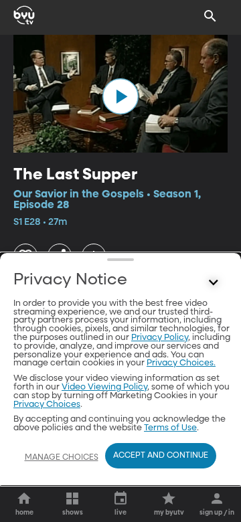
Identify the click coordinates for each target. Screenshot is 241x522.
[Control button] (213, 283)
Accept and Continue (160, 456)
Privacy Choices (46, 404)
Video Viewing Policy (104, 387)
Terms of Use (170, 428)
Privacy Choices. (181, 363)
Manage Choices (61, 458)
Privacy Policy (159, 337)
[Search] (210, 16)
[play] (120, 96)
